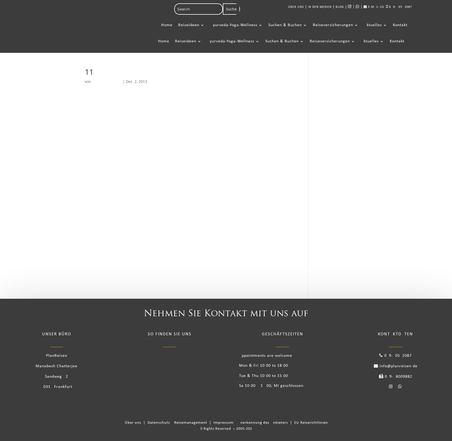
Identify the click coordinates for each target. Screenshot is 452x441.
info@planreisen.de (397, 366)
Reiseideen (188, 25)
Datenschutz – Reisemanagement (178, 423)
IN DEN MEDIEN (320, 7)
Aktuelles (373, 25)
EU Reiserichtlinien (311, 423)
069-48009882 (397, 377)
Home (166, 25)
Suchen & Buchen (285, 25)
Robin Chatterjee (107, 81)
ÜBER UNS (296, 7)
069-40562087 (400, 7)
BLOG (340, 7)
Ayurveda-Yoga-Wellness (233, 25)
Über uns (134, 423)
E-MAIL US (375, 7)
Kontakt (400, 25)
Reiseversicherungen (333, 25)
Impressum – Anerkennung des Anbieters (251, 423)
